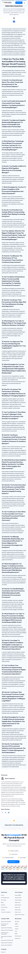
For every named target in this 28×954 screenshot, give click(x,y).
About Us (3, 952)
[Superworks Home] (7, 3)
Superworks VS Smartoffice (4, 933)
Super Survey (18, 905)
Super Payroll (18, 897)
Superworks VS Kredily (6, 927)
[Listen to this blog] (14, 22)
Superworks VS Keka (6, 921)
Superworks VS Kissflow (6, 942)
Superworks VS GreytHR (7, 930)
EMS (16, 933)
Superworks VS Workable (4, 924)
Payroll (16, 928)
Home (2, 895)
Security (3, 909)
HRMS (16, 924)
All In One (17, 921)
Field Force (17, 938)
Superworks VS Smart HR (7, 940)
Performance (18, 936)
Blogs (2, 902)
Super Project (18, 900)
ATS (16, 931)
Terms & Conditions (6, 912)
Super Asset (18, 909)
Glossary (3, 905)
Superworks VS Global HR (6, 937)
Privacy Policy (4, 907)
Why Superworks (5, 897)
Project (16, 926)
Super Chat (17, 902)
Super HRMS (18, 895)
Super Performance (19, 914)
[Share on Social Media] (2, 812)
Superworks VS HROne (6, 945)
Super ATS (17, 907)
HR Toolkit (3, 900)
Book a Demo (19, 2)
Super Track (18, 912)
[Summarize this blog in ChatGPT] (14, 18)
